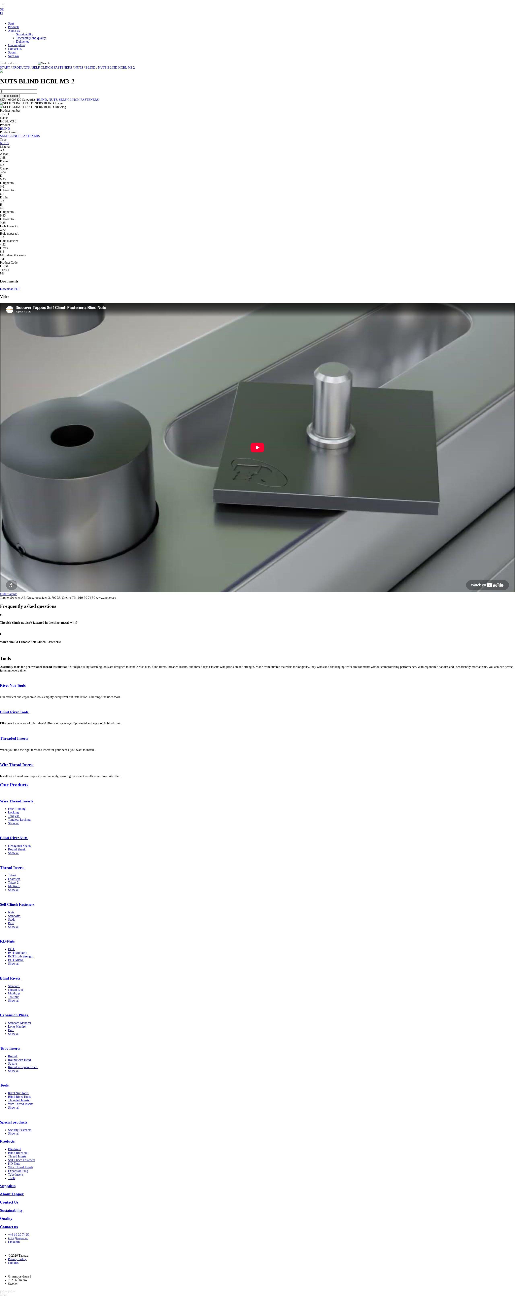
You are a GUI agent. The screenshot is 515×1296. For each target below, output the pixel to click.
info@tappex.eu (18, 1238)
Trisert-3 (14, 882)
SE (2, 9)
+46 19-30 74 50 (18, 1234)
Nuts (11, 912)
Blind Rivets (10, 978)
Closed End (16, 989)
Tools (5, 1085)
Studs (12, 919)
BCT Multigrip (18, 952)
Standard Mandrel (20, 1023)
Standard (14, 986)
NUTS (79, 67)
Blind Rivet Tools (14, 712)
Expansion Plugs (14, 1015)
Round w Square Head (23, 1067)
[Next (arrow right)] (5, 1295)
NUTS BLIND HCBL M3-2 (116, 67)
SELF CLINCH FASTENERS (52, 67)
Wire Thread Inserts (17, 765)
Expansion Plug (18, 1171)
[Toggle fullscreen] (5, 1291)
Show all (13, 823)
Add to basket (10, 95)
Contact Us (9, 1202)
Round (13, 1056)
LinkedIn (14, 1242)
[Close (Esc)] (13, 1291)
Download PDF (10, 289)
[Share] (9, 1291)
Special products (14, 1122)
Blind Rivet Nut (18, 1152)
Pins (11, 923)
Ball (11, 1030)
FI (1, 13)
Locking (14, 812)
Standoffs (14, 916)
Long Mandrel (17, 1026)
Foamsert (14, 879)
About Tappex (12, 1194)
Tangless (14, 816)
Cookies (13, 1262)
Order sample (8, 594)
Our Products (14, 784)
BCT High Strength (21, 956)
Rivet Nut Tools (13, 685)
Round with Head (20, 1060)
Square (13, 1063)
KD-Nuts (8, 941)
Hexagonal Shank (20, 845)
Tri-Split (13, 997)
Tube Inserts (10, 1048)
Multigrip (14, 993)
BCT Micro (16, 960)
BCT (11, 949)
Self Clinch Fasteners (17, 904)
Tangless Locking (19, 819)
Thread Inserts (12, 868)
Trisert (12, 875)
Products (7, 1141)
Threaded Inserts (14, 738)
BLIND (90, 67)
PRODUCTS (21, 67)
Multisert (14, 886)
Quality (6, 1218)
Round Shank (17, 849)
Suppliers (7, 1186)
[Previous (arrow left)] (1, 1295)
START (5, 67)
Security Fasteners (20, 1130)
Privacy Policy (17, 1259)
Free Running (17, 808)
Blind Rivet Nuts (14, 838)
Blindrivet (14, 1149)
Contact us (9, 1227)
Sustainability (11, 1210)
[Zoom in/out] (1, 1291)
